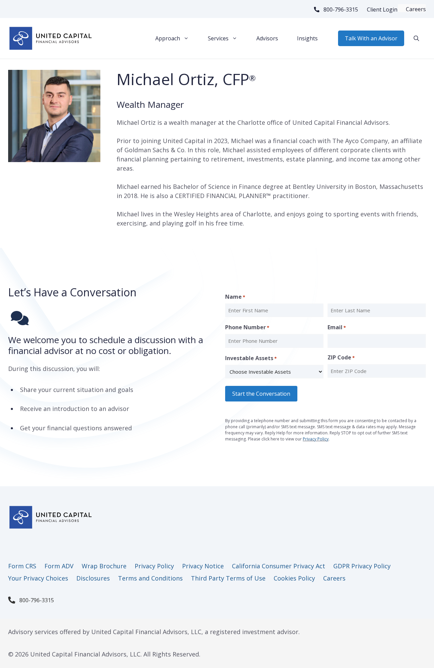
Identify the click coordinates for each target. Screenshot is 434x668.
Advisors (267, 38)
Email (337, 327)
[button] (416, 38)
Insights (307, 38)
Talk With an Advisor (371, 38)
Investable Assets (251, 358)
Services (218, 38)
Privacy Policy (316, 439)
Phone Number (247, 327)
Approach (167, 38)
